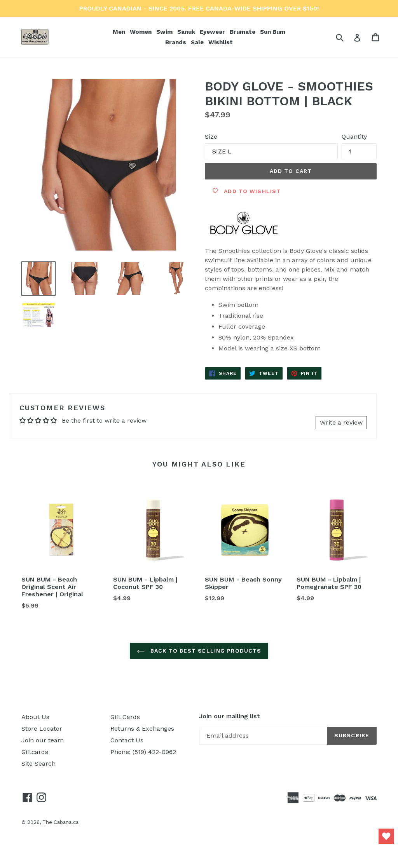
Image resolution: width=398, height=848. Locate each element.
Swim (165, 31)
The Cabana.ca (60, 822)
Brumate (243, 31)
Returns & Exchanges (142, 728)
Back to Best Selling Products (205, 651)
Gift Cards (125, 717)
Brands (176, 42)
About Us (35, 717)
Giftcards (34, 752)
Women (141, 31)
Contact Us (126, 740)
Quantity (354, 136)
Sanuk (187, 31)
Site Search (38, 763)
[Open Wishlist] (386, 836)
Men (120, 31)
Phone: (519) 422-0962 (143, 752)
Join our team (42, 740)
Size (211, 136)
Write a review (341, 422)
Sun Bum (273, 31)
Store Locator (41, 728)
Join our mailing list (229, 716)
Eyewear (213, 31)
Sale (197, 42)
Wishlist (220, 42)
